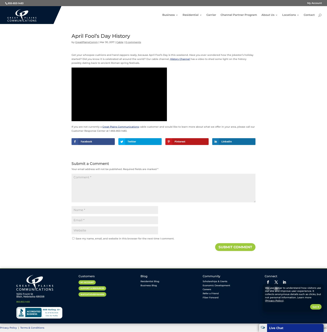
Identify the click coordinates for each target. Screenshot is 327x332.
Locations (289, 15)
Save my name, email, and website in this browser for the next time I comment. (125, 238)
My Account (314, 3)
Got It (316, 306)
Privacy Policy (9, 327)
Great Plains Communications (120, 126)
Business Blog (149, 285)
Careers (207, 289)
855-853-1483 (16, 3)
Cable (119, 42)
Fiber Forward (211, 297)
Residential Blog (150, 281)
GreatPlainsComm (86, 42)
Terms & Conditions (32, 327)
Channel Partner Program (239, 15)
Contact (309, 15)
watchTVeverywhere (92, 294)
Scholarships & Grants (215, 281)
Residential (191, 15)
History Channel (180, 59)
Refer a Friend (211, 293)
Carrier (211, 15)
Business (168, 15)
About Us (267, 15)
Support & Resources (92, 288)
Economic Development (216, 285)
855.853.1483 (23, 301)
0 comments (133, 42)
